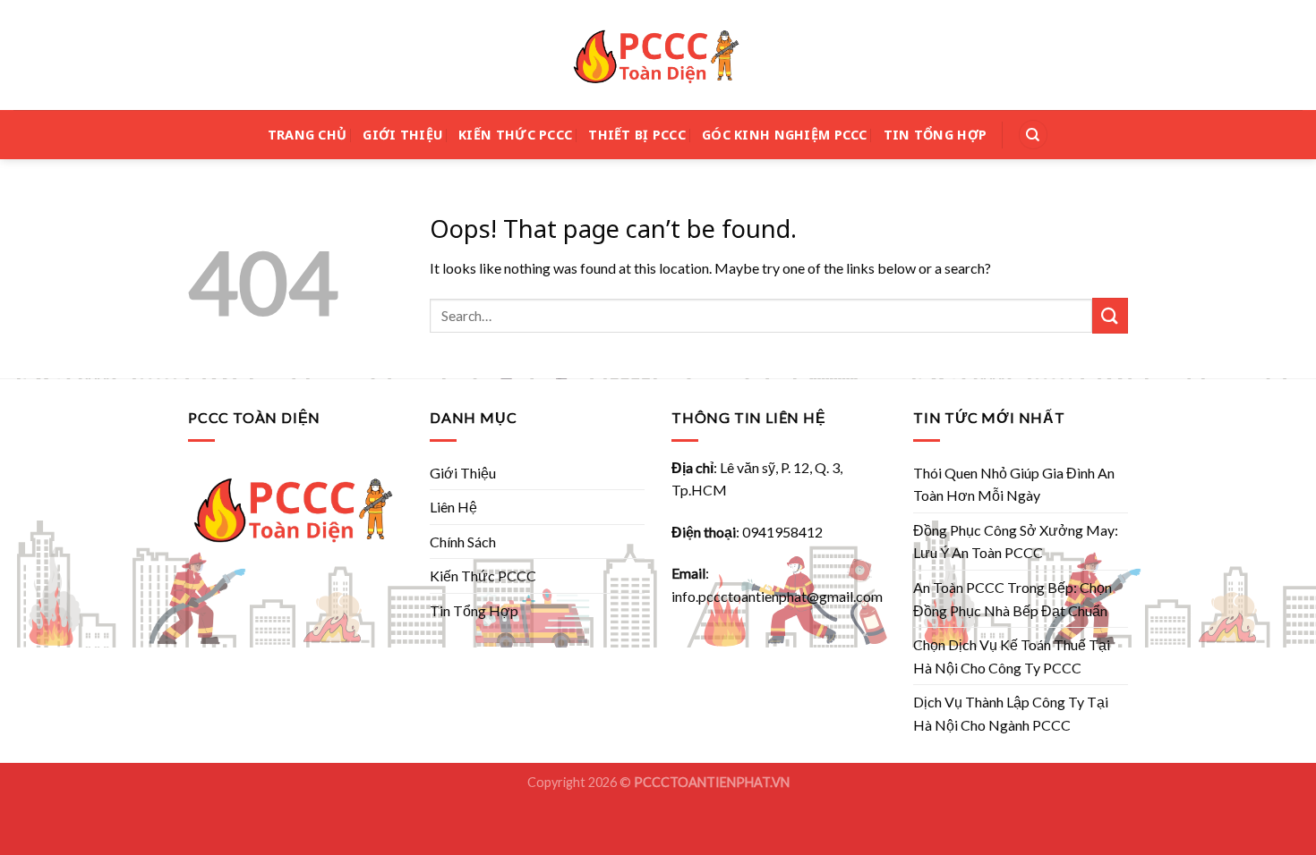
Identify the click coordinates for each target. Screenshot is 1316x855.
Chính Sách (463, 541)
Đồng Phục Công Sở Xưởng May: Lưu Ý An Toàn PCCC (1015, 541)
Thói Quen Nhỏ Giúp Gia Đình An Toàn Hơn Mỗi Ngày (1014, 484)
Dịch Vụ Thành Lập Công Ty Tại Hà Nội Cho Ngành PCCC (1010, 713)
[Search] (1033, 134)
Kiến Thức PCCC (515, 134)
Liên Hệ (453, 506)
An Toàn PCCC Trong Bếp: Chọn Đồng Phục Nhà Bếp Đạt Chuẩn (1012, 599)
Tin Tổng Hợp (935, 134)
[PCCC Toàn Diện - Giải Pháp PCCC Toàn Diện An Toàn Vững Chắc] (658, 55)
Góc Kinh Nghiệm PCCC (784, 134)
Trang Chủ (307, 134)
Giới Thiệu (402, 134)
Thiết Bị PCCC (637, 134)
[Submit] (1110, 315)
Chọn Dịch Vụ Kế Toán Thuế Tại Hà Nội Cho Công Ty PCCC (1011, 656)
